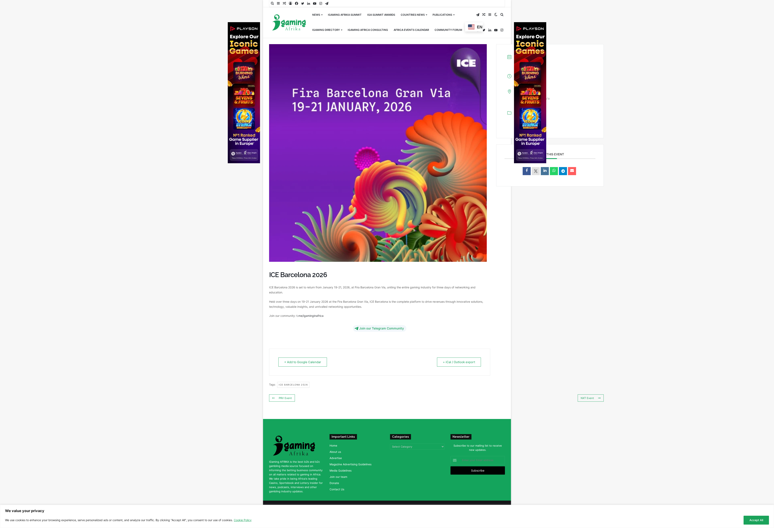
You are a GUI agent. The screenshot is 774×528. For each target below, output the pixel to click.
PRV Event (285, 398)
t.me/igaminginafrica (310, 315)
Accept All (756, 520)
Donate (334, 483)
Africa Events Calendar (411, 29)
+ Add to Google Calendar (302, 362)
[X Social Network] (536, 171)
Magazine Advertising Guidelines (350, 464)
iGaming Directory (326, 29)
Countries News (413, 14)
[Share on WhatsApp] (554, 171)
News (316, 14)
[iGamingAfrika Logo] (289, 22)
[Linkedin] (545, 171)
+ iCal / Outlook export (459, 362)
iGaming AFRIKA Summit (345, 14)
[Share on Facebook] (527, 171)
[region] (387, 516)
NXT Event (587, 398)
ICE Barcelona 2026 (293, 384)
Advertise (336, 458)
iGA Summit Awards (381, 14)
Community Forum (448, 29)
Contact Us (337, 489)
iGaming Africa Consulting (368, 29)
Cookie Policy (243, 520)
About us (335, 451)
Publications (442, 14)
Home (333, 445)
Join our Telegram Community (381, 328)
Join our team (338, 476)
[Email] (572, 171)
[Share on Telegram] (563, 171)
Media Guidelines (341, 470)
